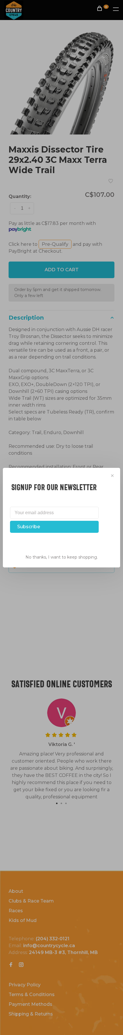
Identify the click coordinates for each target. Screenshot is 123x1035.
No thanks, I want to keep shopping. (61, 557)
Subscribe (28, 526)
